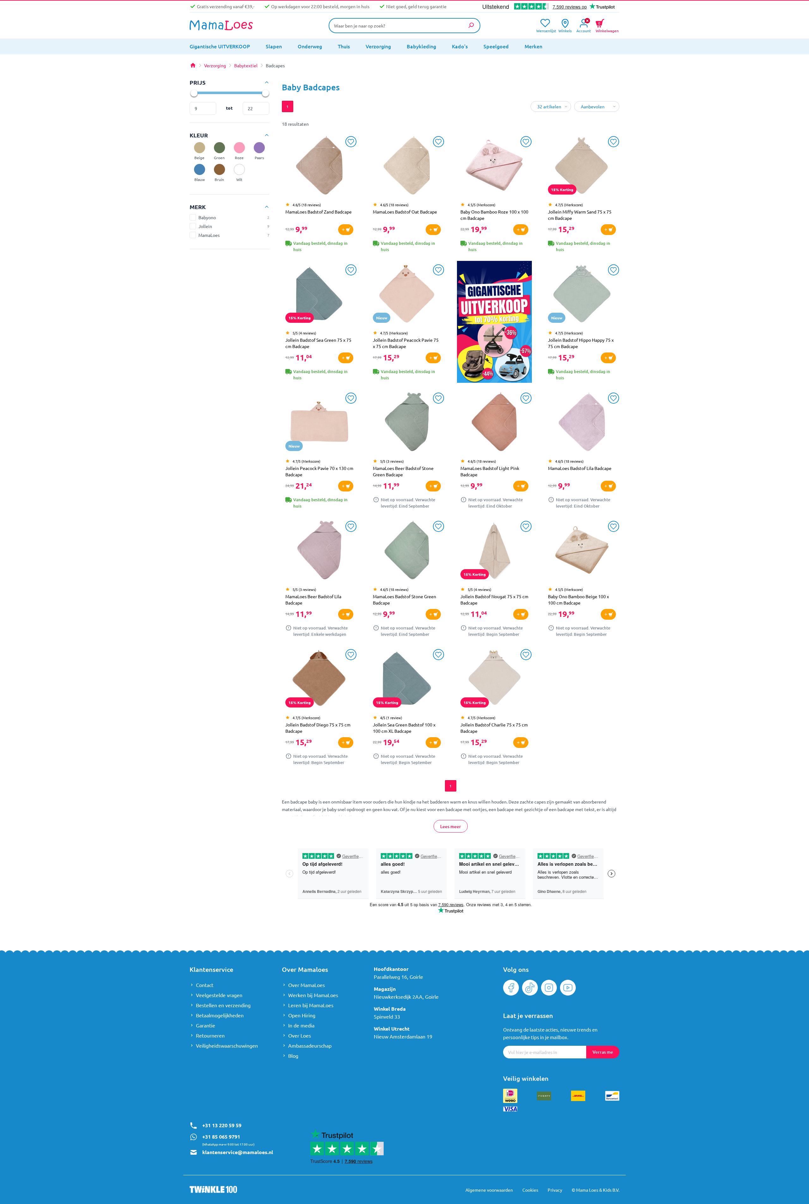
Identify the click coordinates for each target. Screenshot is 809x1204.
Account (583, 30)
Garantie (205, 1025)
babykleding (421, 46)
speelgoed (496, 46)
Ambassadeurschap (310, 1045)
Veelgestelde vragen (219, 995)
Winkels (565, 30)
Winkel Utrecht (392, 1028)
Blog (293, 1055)
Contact (204, 985)
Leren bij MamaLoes (310, 1005)
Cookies (530, 1190)
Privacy (555, 1190)
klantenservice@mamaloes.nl (237, 1152)
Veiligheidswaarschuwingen (227, 1045)
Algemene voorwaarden (489, 1190)
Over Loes (299, 1035)
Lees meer (450, 826)
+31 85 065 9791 (221, 1136)
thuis (344, 46)
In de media (301, 1025)
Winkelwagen (607, 26)
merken (533, 46)
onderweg (310, 46)
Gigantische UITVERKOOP (220, 46)
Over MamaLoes (306, 985)
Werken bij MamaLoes (313, 995)
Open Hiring (301, 1015)
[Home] (193, 65)
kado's (460, 46)
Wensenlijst (545, 30)
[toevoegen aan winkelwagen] (345, 229)
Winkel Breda (390, 1008)
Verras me (603, 1052)
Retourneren (210, 1035)
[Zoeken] (471, 25)
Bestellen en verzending (223, 1005)
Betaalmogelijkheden (220, 1015)
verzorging (378, 46)
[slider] (194, 93)
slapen (274, 46)
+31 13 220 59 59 (221, 1125)
